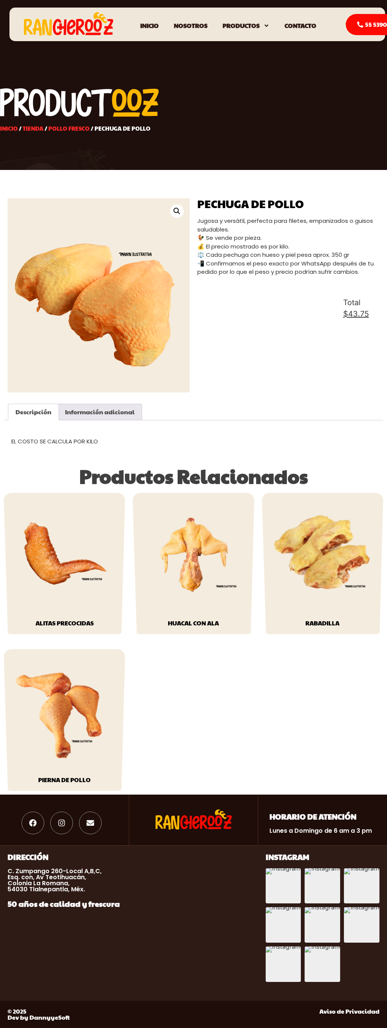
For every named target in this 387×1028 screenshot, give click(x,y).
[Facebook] (33, 823)
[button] (177, 211)
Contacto (300, 25)
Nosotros (190, 25)
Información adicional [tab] (100, 411)
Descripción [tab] (33, 411)
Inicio (149, 25)
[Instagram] (61, 823)
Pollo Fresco (69, 128)
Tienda (33, 128)
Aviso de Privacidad (349, 1011)
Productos (241, 25)
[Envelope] (90, 823)
